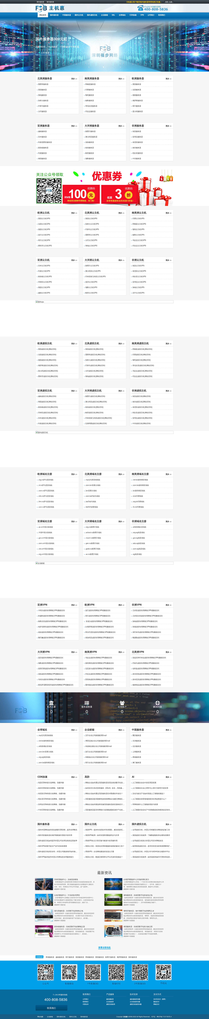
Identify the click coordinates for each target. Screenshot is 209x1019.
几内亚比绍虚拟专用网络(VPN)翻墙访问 (148, 616)
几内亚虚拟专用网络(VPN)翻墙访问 (146, 610)
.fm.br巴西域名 (138, 507)
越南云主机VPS (44, 292)
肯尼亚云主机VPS (139, 271)
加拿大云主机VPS (92, 224)
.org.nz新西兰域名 (92, 527)
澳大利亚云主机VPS (93, 271)
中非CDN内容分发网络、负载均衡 (51, 809)
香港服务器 (137, 757)
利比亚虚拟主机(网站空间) (142, 412)
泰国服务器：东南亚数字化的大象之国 (138, 926)
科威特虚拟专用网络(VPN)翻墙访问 (51, 616)
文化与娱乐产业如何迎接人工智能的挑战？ (149, 793)
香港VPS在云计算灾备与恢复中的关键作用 (101, 840)
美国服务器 (42, 89)
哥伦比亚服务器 (91, 106)
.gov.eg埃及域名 (139, 538)
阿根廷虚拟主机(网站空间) (142, 349)
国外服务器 (40, 2)
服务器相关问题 (135, 999)
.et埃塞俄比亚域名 (139, 527)
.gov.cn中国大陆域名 (46, 538)
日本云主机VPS (44, 265)
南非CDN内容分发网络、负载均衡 (51, 788)
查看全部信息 (104, 947)
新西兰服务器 (90, 131)
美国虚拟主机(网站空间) (94, 349)
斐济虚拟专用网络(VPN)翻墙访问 (50, 657)
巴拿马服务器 (43, 106)
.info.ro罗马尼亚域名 (46, 496)
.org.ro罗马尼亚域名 (45, 479)
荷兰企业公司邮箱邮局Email (96, 762)
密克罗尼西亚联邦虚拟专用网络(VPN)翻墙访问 (55, 685)
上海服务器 (137, 751)
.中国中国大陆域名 (45, 532)
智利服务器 (89, 95)
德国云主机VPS (44, 229)
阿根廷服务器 (90, 84)
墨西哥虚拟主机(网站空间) (95, 354)
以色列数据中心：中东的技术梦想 (67, 895)
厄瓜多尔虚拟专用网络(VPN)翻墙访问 (99, 668)
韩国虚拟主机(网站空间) (47, 401)
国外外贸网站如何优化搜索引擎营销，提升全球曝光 (57, 829)
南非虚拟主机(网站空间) (142, 401)
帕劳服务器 (89, 153)
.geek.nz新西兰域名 (92, 548)
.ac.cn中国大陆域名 (45, 527)
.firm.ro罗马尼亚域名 (46, 501)
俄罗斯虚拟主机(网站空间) (48, 365)
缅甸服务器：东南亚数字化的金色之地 (138, 895)
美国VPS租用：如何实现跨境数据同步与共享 (102, 835)
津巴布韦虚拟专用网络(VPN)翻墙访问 (147, 632)
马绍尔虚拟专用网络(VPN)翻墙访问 (51, 679)
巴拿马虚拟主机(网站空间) (95, 365)
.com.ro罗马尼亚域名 (46, 507)
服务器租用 (110, 999)
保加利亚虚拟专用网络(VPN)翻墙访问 (99, 637)
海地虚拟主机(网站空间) (94, 376)
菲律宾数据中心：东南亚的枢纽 (66, 879)
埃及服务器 (137, 131)
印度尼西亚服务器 (45, 142)
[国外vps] (104, 318)
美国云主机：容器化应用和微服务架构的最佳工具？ (104, 846)
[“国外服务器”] (104, 187)
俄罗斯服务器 (138, 100)
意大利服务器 (138, 111)
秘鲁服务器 (89, 100)
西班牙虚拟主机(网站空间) (48, 376)
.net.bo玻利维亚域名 (140, 479)
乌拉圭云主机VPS (139, 240)
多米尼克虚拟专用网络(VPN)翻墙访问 (147, 679)
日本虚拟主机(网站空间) (47, 418)
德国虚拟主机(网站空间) (47, 360)
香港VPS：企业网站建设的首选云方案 (99, 851)
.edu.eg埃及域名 (139, 543)
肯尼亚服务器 (138, 142)
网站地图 (40, 1016)
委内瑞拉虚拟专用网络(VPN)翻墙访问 (99, 685)
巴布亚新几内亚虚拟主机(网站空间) (98, 418)
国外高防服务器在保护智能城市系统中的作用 (55, 835)
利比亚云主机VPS (139, 276)
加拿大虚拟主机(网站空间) (95, 360)
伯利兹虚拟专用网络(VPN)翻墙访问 (146, 668)
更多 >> (74, 78)
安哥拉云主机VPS (139, 282)
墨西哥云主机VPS (92, 234)
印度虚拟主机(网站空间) (47, 423)
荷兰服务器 (137, 106)
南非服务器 (137, 147)
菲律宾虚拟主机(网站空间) (48, 412)
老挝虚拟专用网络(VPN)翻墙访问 (50, 632)
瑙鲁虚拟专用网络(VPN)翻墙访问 (50, 663)
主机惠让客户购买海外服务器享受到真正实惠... (144, 2)
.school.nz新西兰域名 (93, 532)
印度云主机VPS (44, 271)
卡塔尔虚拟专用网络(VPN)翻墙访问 (51, 610)
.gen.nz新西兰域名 (92, 543)
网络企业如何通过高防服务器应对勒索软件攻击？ (104, 793)
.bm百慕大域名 (91, 490)
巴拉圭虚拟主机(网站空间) (142, 376)
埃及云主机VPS (138, 265)
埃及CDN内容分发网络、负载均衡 (51, 782)
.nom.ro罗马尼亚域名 (46, 490)
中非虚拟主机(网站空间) (142, 423)
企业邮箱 (50, 1016)
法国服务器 (137, 89)
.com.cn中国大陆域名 (46, 543)
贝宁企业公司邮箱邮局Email (96, 735)
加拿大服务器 (43, 100)
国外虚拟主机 (61, 1016)
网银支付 (156, 1004)
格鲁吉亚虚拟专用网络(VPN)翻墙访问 (52, 621)
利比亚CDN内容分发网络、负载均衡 (52, 799)
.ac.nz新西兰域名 (91, 554)
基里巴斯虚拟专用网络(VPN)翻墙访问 (52, 668)
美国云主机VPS (91, 218)
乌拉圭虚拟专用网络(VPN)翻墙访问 (98, 657)
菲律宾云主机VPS (45, 282)
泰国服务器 (42, 158)
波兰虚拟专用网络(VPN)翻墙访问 (97, 610)
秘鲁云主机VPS (138, 234)
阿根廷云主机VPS (139, 224)
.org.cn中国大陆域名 (46, 554)
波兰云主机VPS (44, 234)
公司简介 (86, 999)
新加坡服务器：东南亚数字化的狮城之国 (69, 926)
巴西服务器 (89, 89)
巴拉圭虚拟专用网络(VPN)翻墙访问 (98, 674)
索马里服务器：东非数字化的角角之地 (68, 911)
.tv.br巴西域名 (138, 496)
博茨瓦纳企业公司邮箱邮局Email (97, 740)
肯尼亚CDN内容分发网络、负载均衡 (52, 793)
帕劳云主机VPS (91, 292)
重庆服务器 (137, 735)
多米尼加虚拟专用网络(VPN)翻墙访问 (147, 674)
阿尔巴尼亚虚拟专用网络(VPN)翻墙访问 (100, 632)
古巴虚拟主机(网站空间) (94, 371)
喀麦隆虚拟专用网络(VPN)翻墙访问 (146, 637)
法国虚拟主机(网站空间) (47, 354)
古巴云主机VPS (91, 240)
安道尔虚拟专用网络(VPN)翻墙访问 (98, 621)
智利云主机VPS (138, 229)
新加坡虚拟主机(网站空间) (48, 407)
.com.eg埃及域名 (139, 548)
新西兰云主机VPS (92, 265)
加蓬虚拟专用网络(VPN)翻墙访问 (145, 626)
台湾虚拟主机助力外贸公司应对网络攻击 (148, 840)
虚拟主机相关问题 (136, 1004)
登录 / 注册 (168, 2)
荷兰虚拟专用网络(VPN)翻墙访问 (97, 616)
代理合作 (86, 1004)
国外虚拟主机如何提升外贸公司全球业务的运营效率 (57, 840)
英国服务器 (137, 84)
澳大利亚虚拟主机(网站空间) (96, 401)
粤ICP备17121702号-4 (164, 1016)
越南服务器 (42, 131)
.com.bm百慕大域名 (93, 485)
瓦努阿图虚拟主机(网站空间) (96, 423)
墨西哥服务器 (43, 84)
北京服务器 (137, 746)
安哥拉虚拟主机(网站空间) (142, 418)
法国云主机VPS (44, 224)
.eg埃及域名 (137, 554)
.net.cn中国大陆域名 (46, 548)
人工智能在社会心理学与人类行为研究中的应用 (150, 788)
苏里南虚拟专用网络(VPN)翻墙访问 (98, 679)
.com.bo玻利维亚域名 (141, 485)
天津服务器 (137, 740)
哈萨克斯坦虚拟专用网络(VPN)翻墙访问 (53, 626)
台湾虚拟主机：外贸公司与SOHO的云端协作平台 (151, 851)
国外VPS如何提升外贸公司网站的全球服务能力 (56, 857)
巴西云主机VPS (138, 218)
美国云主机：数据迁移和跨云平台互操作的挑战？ (104, 857)
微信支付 (156, 1002)
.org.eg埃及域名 (139, 532)
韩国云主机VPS (44, 287)
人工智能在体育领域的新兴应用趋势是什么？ (149, 799)
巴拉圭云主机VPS (139, 245)
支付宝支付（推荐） (160, 999)
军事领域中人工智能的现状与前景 (145, 804)
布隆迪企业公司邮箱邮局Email (96, 757)
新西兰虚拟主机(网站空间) (95, 396)
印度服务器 (42, 153)
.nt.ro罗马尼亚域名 (45, 485)
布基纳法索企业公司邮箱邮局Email (98, 746)
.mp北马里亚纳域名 (92, 479)
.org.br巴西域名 (138, 501)
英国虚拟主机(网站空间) (47, 349)
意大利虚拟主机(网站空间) (48, 371)
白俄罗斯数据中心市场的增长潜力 (136, 879)
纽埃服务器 (89, 147)
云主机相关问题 (135, 1002)
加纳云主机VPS (138, 287)
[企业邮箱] (104, 579)
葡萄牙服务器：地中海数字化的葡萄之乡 (139, 911)
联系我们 (51, 1007)
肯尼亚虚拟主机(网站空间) (142, 407)
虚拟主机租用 (110, 1004)
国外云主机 (73, 1016)
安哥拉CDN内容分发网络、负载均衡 (52, 804)
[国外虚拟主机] (104, 449)
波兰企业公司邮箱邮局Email (96, 751)
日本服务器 (42, 136)
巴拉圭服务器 (90, 111)
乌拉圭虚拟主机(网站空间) (142, 371)
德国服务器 (137, 95)
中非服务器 (137, 158)
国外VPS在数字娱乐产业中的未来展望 (52, 846)
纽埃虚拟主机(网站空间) (94, 407)
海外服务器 (50, 2)
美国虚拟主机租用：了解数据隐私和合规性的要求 (151, 835)
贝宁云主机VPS (138, 292)
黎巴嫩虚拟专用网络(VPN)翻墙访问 (51, 637)
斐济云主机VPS (91, 282)
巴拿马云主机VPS (92, 229)
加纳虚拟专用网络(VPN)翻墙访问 (145, 621)
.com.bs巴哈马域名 (92, 496)
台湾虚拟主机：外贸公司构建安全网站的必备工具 (151, 829)
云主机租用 (110, 1002)
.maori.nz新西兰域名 (93, 538)
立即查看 (45, 52)
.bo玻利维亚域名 (139, 490)
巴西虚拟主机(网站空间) (142, 354)
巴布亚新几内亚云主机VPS (95, 276)
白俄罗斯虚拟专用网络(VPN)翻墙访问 (99, 626)
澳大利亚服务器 (91, 136)
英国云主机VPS (44, 218)
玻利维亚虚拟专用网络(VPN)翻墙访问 (99, 663)
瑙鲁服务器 (89, 158)
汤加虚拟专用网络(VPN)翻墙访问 (50, 674)
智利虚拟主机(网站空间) (142, 360)
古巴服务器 (42, 111)
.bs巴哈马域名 (90, 501)
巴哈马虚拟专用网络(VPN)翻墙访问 (146, 663)
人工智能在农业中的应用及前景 (144, 782)
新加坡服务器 (43, 147)
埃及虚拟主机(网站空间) (142, 396)
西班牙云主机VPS (45, 245)
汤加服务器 (89, 142)
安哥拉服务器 (138, 136)
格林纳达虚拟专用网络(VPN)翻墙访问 (147, 685)
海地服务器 (42, 95)
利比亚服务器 (138, 153)
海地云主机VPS (91, 245)
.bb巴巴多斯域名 (91, 507)
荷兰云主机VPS (44, 240)
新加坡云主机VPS (45, 276)
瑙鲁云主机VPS (91, 287)
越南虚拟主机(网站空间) (47, 396)
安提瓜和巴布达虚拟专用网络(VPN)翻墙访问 (149, 657)
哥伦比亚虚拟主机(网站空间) (143, 365)
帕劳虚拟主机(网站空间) (94, 412)
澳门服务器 (137, 762)
